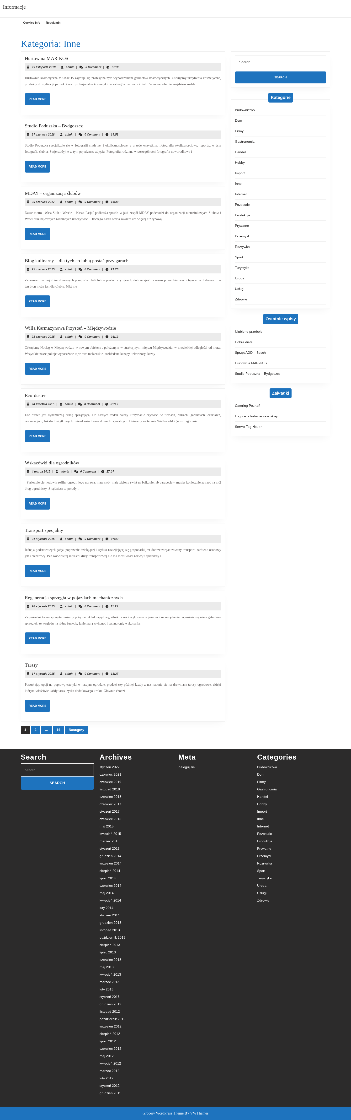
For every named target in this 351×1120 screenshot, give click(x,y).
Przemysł (242, 236)
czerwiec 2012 (110, 1048)
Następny (76, 730)
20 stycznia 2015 (43, 606)
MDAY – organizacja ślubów (53, 193)
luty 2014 (106, 908)
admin (70, 67)
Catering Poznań (247, 406)
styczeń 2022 (110, 767)
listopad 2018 (110, 789)
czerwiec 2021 (110, 774)
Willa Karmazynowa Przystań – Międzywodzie (70, 328)
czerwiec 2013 (110, 960)
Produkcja (242, 215)
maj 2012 (107, 1056)
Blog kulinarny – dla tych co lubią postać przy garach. (77, 260)
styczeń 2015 (110, 848)
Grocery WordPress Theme (163, 1113)
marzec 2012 (109, 1071)
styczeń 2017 (110, 811)
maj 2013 (107, 967)
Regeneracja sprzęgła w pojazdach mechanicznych (74, 597)
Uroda (239, 278)
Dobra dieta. (244, 342)
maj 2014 (107, 893)
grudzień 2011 (110, 1093)
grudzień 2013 (110, 922)
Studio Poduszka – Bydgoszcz (54, 125)
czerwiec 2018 (110, 797)
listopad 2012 (110, 1011)
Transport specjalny (44, 530)
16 (58, 730)
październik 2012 (112, 1019)
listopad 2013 (110, 930)
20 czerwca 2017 (43, 202)
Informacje (14, 7)
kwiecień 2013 (110, 974)
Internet (241, 194)
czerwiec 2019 (110, 782)
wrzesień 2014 (111, 863)
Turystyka (242, 268)
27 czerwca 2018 (43, 134)
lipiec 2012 (108, 1041)
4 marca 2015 (41, 471)
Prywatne (242, 226)
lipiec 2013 (108, 952)
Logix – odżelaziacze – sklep (256, 416)
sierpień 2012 (110, 1034)
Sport (239, 257)
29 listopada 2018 (44, 67)
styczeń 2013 (110, 997)
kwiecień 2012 (110, 1063)
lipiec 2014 (108, 878)
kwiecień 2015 (110, 834)
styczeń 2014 (110, 915)
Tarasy (31, 665)
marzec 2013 (109, 982)
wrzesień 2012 (111, 1026)
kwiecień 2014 (110, 900)
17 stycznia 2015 (43, 673)
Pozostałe (242, 205)
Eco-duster (35, 395)
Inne (238, 183)
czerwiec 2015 (110, 819)
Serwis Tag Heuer (248, 427)
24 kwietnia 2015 (43, 404)
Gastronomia (245, 141)
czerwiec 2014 (110, 885)
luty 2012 (106, 1078)
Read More (39, 101)
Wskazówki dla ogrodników (52, 462)
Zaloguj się (186, 767)
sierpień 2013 (110, 945)
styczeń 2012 (110, 1085)
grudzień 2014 (110, 856)
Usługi (239, 289)
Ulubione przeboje (248, 331)
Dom (238, 120)
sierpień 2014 (110, 871)
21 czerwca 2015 (43, 336)
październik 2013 (112, 937)
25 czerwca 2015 (43, 269)
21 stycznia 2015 (43, 539)
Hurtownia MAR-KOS (46, 58)
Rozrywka (242, 247)
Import (240, 173)
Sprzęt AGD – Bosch (250, 352)
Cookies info (31, 22)
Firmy (239, 131)
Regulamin (53, 22)
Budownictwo (245, 110)
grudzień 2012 (110, 1004)
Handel (240, 152)
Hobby (240, 162)
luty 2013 (106, 989)
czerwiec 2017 (110, 804)
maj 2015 (107, 826)
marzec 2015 (109, 841)
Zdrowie (241, 299)
